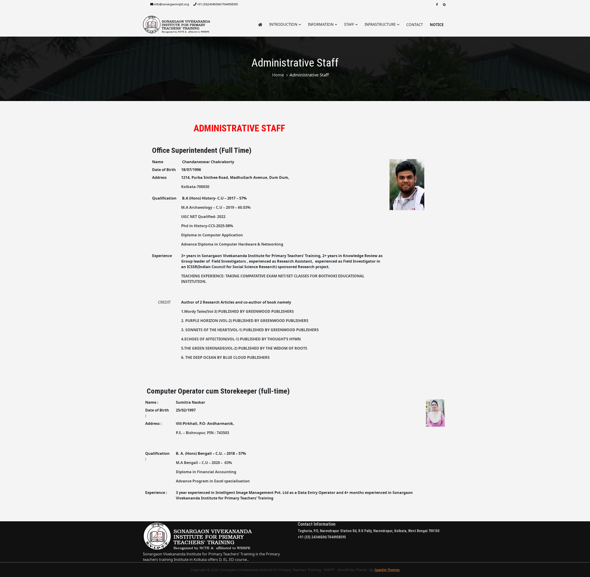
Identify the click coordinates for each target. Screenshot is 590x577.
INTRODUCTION (283, 24)
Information (320, 24)
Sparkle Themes (387, 569)
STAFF (349, 24)
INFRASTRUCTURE (380, 24)
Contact (414, 24)
